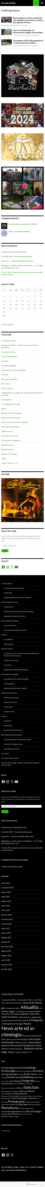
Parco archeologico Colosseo (24, 1098)
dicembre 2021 (7, 919)
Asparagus (13, 1074)
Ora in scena (9, 644)
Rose (19, 1108)
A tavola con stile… (8, 352)
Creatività (40, 1074)
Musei (16, 1094)
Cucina (3, 1077)
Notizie (40, 1096)
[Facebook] (3, 567)
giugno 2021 (6, 933)
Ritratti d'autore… (8, 449)
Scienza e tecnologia (9, 454)
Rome (14, 1108)
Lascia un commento (20, 25)
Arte (35, 1070)
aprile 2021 (5, 942)
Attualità (4, 361)
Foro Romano (15, 1081)
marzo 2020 (5, 960)
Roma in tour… (9, 712)
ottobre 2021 (6, 924)
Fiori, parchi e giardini (9, 379)
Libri (21, 1091)
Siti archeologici (34, 1111)
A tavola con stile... (12, 1008)
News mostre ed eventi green (15, 688)
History (20, 1088)
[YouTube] (16, 567)
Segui (5, 551)
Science (19, 1111)
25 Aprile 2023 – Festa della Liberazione (16, 256)
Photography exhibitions (32, 1102)
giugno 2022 (6, 901)
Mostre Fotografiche (7, 1094)
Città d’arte (8, 707)
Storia (15, 1114)
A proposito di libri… (9, 341)
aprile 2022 (5, 906)
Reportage (8, 726)
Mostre (31, 1091)
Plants (8, 1104)
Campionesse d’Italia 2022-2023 (13, 252)
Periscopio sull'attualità (10, 427)
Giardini (15, 1084)
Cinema (33, 1074)
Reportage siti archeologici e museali (19, 612)
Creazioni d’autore (11, 749)
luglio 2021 (5, 928)
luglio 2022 (5, 897)
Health (30, 1084)
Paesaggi (4, 1098)
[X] (12, 567)
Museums (23, 1094)
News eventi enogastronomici (16, 670)
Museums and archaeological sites (12, 1096)
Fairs (36, 1077)
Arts (40, 1070)
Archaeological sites (11, 1067)
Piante (3, 1104)
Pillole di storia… (7, 431)
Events (17, 1077)
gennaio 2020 (6, 969)
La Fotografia (6, 399)
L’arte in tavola (7, 649)
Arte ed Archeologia (9, 356)
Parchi (9, 1098)
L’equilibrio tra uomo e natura (16, 679)
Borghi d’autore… (11, 702)
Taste (20, 1114)
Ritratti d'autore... (16, 1049)
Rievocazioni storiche (9, 436)
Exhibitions (27, 1077)
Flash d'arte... (35, 1014)
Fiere (41, 1077)
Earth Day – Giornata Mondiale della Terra (17, 261)
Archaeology (28, 1067)
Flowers (6, 1081)
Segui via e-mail (8, 531)
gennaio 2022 (6, 915)
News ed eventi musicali (10, 418)
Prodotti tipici (14, 1104)
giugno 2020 (6, 951)
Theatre (29, 1114)
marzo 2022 (5, 910)
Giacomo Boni (7, 1084)
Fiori (2, 1081)
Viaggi (16, 1116)
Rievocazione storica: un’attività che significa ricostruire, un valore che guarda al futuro (28, 20)
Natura (30, 1096)
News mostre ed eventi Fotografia (14, 422)
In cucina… (8, 665)
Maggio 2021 (6, 937)
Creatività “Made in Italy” (13, 744)
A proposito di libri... (9, 1000)
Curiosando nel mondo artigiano (13, 370)
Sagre (27, 1108)
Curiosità (4, 375)
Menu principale (42, 3)
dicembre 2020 (7, 946)
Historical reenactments (8, 1088)
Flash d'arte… (6, 384)
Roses (23, 1108)
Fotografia (27, 1080)
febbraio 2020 (6, 965)
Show (24, 1111)
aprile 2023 (5, 883)
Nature (35, 1096)
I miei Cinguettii (7, 324)
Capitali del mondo (11, 698)
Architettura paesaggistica (24, 1071)
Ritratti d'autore (7, 445)
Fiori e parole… (10, 684)
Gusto (26, 1084)
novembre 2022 (7, 887)
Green (21, 1084)
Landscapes (15, 1091)
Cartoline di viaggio (8, 365)
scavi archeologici (8, 1111)
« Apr (4, 316)
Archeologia (8, 1070)
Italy (35, 1087)
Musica (4, 409)
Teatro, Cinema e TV (9, 463)
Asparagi (4, 1074)
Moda (25, 1091)
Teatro (4, 458)
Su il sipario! (8, 639)
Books (27, 1074)
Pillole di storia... (21, 1042)
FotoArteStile (8, 3)
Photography (16, 1101)
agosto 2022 (6, 892)
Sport (10, 1114)
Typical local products (7, 1116)
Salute (32, 1108)
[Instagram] (8, 567)
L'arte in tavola (6, 388)
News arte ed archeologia (11, 413)
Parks (38, 1098)
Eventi (9, 1077)
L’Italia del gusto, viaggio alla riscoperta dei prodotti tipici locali (21, 655)
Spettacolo (4, 1114)
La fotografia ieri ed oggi (10, 404)
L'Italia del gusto (6, 1091)
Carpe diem (8, 593)
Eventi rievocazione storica (15, 630)
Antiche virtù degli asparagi (11, 866)
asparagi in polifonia (29, 224)
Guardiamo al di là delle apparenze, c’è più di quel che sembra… (28, 41)
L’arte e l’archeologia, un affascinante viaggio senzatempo (28, 31)
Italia (28, 1087)
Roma (5, 1108)
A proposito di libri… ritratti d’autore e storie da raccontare (20, 764)
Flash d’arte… (9, 607)
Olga (10, 231)
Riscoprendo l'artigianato (11, 440)
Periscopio (4, 1102)
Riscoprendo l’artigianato (11, 735)
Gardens (37, 1081)
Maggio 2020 (6, 955)
